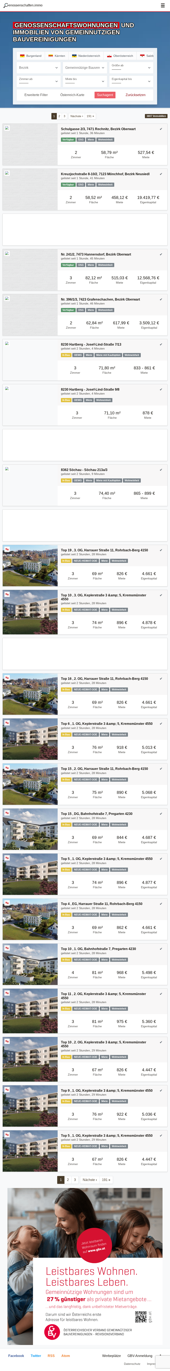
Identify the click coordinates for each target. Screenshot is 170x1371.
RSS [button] (51, 1356)
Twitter (36, 1356)
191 (90, 116)
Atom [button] (65, 1356)
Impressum (154, 1363)
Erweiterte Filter (36, 95)
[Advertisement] (85, 229)
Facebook (16, 1356)
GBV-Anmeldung (140, 1356)
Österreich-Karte (72, 95)
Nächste (76, 116)
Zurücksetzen (136, 95)
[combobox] (38, 68)
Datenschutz (132, 1363)
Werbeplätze (111, 1356)
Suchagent (105, 95)
